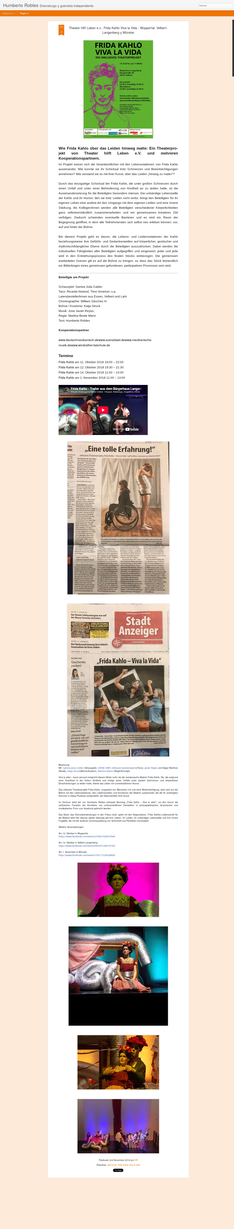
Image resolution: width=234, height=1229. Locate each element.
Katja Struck (73, 771)
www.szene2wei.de (111, 340)
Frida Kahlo (66, 362)
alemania (112, 1164)
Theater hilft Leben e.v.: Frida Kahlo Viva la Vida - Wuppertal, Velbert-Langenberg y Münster (118, 30)
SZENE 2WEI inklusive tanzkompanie (117, 767)
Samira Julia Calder (73, 767)
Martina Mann (105, 771)
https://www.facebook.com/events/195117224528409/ (87, 855)
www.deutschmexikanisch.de (78, 340)
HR (136, 1160)
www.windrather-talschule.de (90, 345)
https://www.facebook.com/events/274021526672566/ (87, 836)
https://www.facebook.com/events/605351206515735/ (87, 845)
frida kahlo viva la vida (129, 1164)
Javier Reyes (151, 767)
